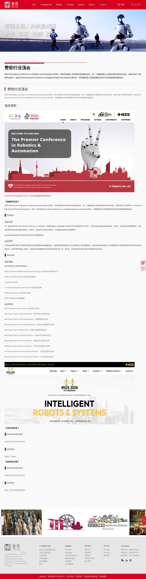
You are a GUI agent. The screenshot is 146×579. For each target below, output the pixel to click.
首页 (34, 5)
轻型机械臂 (43, 561)
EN (139, 4)
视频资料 (88, 555)
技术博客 (88, 561)
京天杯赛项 (69, 564)
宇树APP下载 (89, 558)
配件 (41, 564)
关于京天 (103, 5)
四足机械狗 (43, 558)
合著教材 (68, 561)
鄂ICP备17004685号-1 (56, 576)
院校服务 (59, 5)
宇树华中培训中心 (71, 555)
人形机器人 (43, 555)
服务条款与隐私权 (91, 576)
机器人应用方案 (45, 553)
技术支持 (81, 5)
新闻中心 (92, 5)
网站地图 (103, 576)
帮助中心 (88, 550)
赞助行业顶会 (70, 558)
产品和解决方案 (45, 5)
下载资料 (88, 553)
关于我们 (107, 550)
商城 (122, 4)
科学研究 (68, 550)
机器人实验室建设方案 (47, 550)
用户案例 (70, 5)
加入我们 (107, 553)
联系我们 (107, 555)
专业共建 (68, 553)
